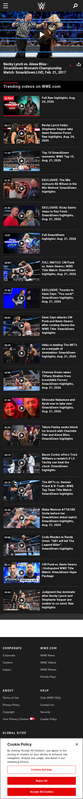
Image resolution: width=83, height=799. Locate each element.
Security (45, 711)
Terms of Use (11, 697)
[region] (41, 768)
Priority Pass (48, 676)
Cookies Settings (41, 769)
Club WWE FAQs (49, 697)
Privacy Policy (11, 704)
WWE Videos (48, 662)
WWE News (47, 655)
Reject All (41, 780)
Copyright (8, 711)
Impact (7, 669)
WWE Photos (48, 669)
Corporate (9, 655)
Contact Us (47, 704)
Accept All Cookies (41, 791)
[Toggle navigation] (5, 5)
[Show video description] (70, 64)
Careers (8, 662)
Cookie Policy (48, 719)
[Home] (41, 6)
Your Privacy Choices (12, 719)
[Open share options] (79, 64)
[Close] (77, 744)
